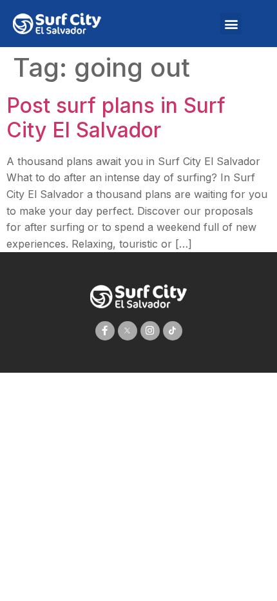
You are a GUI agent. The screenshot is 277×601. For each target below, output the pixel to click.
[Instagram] (150, 330)
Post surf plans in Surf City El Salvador (115, 118)
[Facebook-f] (105, 330)
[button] (231, 23)
